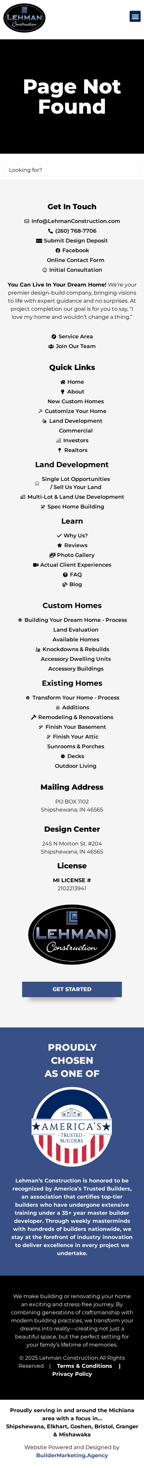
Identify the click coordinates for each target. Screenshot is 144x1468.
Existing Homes (72, 683)
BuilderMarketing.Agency (72, 1455)
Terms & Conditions (84, 1366)
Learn (72, 521)
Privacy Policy (72, 1374)
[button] (135, 16)
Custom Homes (72, 605)
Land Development (72, 464)
